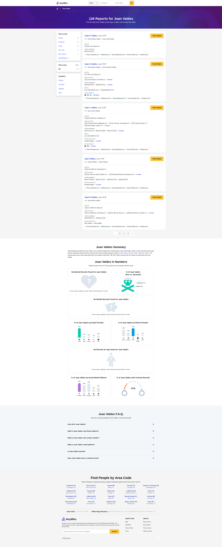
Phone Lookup (147, 528)
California (61, 42)
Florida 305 (111, 485)
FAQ (60, 93)
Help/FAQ (128, 525)
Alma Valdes (98, 223)
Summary (61, 84)
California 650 (91, 496)
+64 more (96, 95)
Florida (60, 38)
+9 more (109, 79)
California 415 (71, 491)
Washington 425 (71, 496)
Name (91, 3)
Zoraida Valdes (89, 141)
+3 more (109, 84)
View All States (62, 58)
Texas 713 (151, 491)
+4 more (93, 146)
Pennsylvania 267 (71, 501)
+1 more (98, 141)
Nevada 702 (131, 485)
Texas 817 (151, 501)
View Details (156, 36)
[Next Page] (132, 233)
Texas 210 (91, 501)
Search (114, 531)
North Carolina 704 (131, 501)
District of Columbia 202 (151, 485)
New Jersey (62, 54)
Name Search (147, 521)
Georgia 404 (91, 491)
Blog (126, 521)
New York (61, 50)
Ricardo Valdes (89, 184)
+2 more (107, 125)
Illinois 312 (111, 491)
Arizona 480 (151, 496)
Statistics (61, 88)
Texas (60, 46)
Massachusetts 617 (131, 496)
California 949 (130, 491)
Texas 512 (111, 496)
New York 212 (91, 485)
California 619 (111, 501)
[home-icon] (57, 9)
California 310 (71, 485)
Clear (77, 65)
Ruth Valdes (88, 223)
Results (61, 80)
